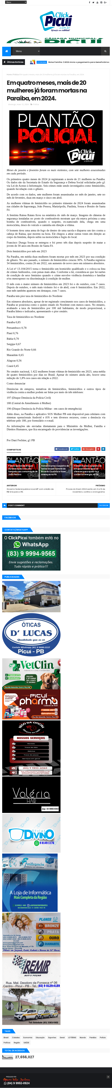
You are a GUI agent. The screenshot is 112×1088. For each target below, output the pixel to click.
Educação (40, 1037)
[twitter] (93, 2)
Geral (62, 1037)
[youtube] (97, 2)
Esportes (52, 1037)
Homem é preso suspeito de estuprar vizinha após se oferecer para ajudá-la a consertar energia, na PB (88, 470)
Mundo (83, 1037)
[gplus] (105, 2)
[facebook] (89, 2)
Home (9, 74)
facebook (103, 505)
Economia (27, 1037)
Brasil (6, 1037)
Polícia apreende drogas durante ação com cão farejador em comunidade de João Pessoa (22, 470)
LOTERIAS (72, 1037)
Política (7, 1042)
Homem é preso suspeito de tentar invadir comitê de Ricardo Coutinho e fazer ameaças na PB (55, 470)
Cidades (16, 1037)
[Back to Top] (108, 1077)
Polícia (16, 74)
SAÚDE (26, 1042)
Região (17, 1042)
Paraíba (93, 1037)
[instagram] (101, 2)
